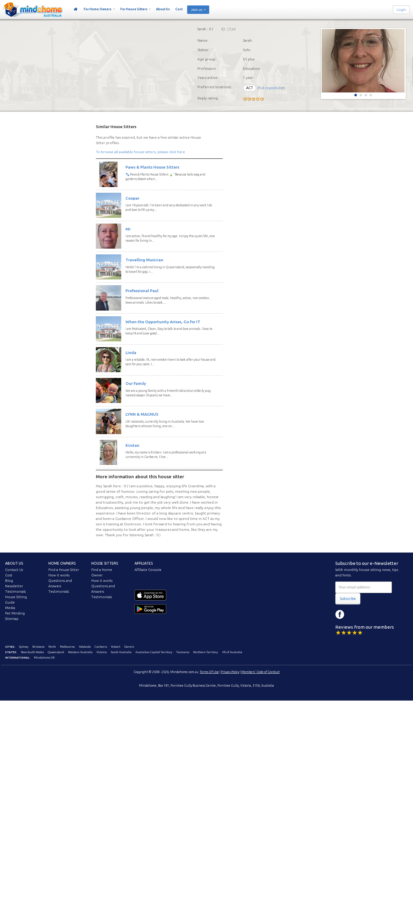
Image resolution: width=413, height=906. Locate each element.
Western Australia (80, 652)
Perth (52, 646)
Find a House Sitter (63, 570)
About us (14, 563)
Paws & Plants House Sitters (152, 167)
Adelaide (85, 646)
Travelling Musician (144, 259)
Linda (130, 352)
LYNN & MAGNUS (141, 414)
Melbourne (67, 646)
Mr (128, 229)
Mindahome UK (44, 657)
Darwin (129, 646)
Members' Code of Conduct (260, 672)
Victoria (101, 652)
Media (10, 608)
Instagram (353, 614)
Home (76, 9)
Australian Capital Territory (153, 652)
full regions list (271, 88)
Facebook (339, 614)
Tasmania (182, 652)
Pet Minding (15, 613)
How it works (59, 575)
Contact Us (14, 570)
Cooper (132, 198)
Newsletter (14, 586)
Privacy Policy (230, 672)
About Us (163, 9)
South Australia (121, 652)
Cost (179, 9)
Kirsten (132, 445)
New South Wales (32, 652)
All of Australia (232, 652)
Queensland (56, 652)
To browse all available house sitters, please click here (140, 152)
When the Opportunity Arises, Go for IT (162, 321)
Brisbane (38, 646)
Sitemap (11, 619)
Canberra (101, 646)
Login (401, 9)
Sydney (23, 646)
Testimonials (15, 591)
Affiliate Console (148, 570)
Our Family (135, 383)
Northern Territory (205, 652)
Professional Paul (141, 290)
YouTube (367, 614)
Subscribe (348, 599)
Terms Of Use (209, 672)
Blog (9, 580)
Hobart (115, 646)
